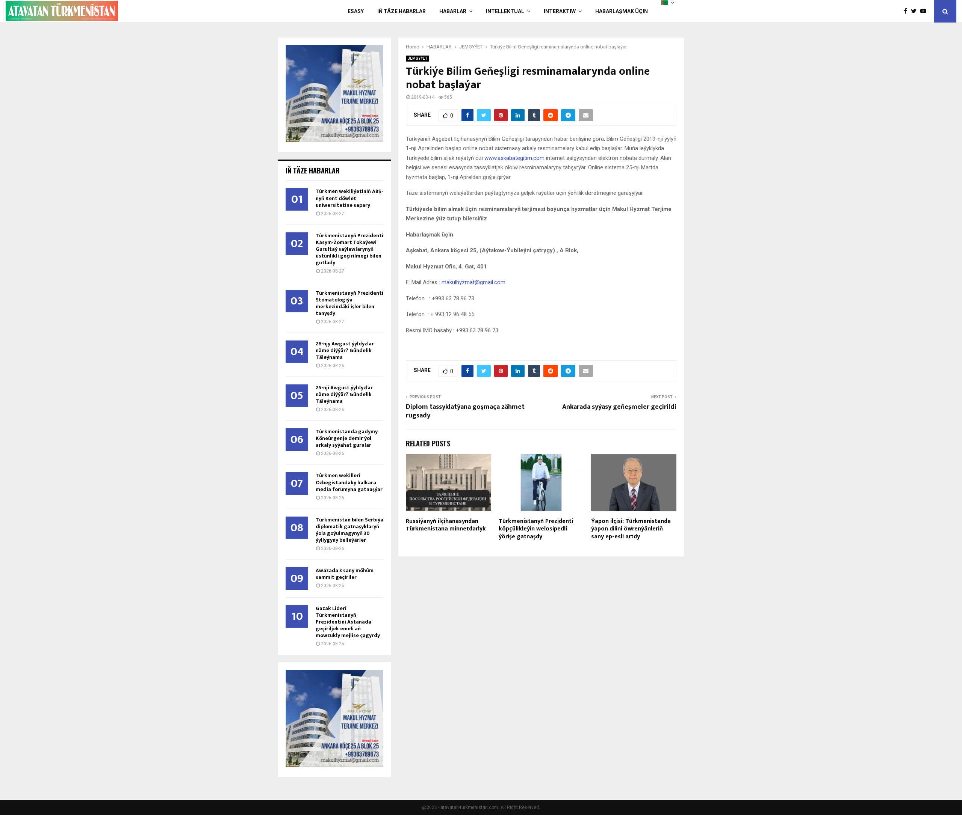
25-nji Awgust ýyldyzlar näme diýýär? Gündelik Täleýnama (344, 394)
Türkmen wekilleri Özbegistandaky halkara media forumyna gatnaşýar (349, 482)
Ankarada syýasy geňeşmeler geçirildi (619, 407)
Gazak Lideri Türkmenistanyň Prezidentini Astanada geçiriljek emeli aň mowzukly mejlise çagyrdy (348, 622)
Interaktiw (560, 11)
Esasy (356, 11)
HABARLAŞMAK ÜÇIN (621, 11)
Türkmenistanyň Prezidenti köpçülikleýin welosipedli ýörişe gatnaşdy (536, 529)
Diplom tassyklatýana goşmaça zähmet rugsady (465, 411)
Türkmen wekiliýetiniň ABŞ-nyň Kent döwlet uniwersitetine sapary (349, 198)
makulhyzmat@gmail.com (473, 282)
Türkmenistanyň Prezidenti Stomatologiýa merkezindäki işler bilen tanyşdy (349, 303)
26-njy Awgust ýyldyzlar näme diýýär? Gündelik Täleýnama (345, 350)
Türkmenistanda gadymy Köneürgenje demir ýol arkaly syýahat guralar (347, 438)
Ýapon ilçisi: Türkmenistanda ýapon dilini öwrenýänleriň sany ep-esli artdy (631, 529)
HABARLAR (452, 11)
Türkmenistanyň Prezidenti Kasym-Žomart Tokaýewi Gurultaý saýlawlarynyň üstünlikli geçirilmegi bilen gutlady (349, 249)
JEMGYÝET (417, 58)
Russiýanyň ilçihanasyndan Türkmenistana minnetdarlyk (446, 525)
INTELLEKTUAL (505, 11)
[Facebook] (907, 11)
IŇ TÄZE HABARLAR (401, 11)
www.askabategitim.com (514, 158)
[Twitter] (915, 11)
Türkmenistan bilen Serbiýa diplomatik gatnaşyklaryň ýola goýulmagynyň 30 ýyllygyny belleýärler (349, 529)
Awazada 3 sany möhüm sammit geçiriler (345, 573)
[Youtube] (925, 11)
